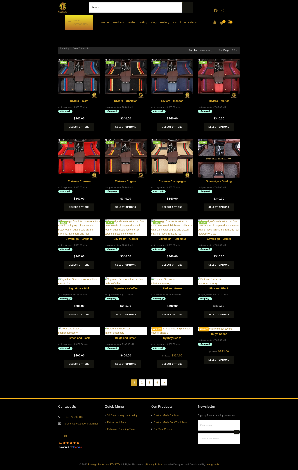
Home (105, 22)
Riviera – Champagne (172, 181)
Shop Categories (80, 22)
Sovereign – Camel (219, 238)
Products (118, 22)
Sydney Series (172, 338)
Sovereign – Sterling (219, 181)
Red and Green (172, 288)
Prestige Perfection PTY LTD (104, 464)
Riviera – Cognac (126, 181)
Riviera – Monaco (172, 101)
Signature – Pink (79, 288)
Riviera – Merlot (219, 101)
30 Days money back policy (122, 415)
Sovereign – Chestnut (172, 238)
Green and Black (79, 338)
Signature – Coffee (126, 288)
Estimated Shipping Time (121, 429)
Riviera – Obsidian (125, 101)
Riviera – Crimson (79, 181)
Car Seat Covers (163, 429)
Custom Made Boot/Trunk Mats (170, 422)
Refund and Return (117, 422)
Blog (153, 22)
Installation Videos (185, 22)
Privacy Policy (154, 464)
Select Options (79, 127)
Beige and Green (125, 338)
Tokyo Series (219, 333)
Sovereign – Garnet (125, 238)
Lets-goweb (212, 464)
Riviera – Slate (79, 101)
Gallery (164, 22)
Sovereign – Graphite (79, 238)
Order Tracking (137, 22)
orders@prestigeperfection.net (81, 423)
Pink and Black (218, 288)
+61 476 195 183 (73, 417)
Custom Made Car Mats (167, 415)
